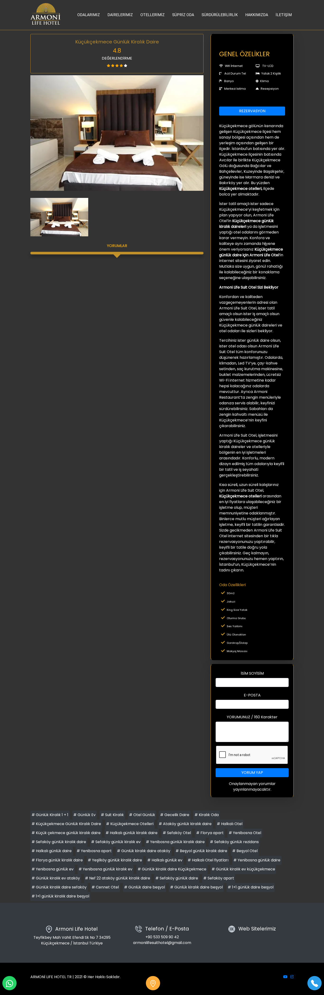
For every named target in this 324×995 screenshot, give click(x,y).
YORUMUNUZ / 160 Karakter (252, 717)
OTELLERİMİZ (152, 15)
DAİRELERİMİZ (120, 15)
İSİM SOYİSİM (252, 673)
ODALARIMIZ (88, 15)
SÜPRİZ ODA (183, 15)
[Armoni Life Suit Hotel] (45, 15)
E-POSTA (252, 695)
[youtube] (285, 977)
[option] (117, 133)
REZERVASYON (252, 111)
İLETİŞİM (284, 15)
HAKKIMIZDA (256, 15)
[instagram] (292, 977)
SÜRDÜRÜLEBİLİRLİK (220, 15)
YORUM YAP (252, 772)
